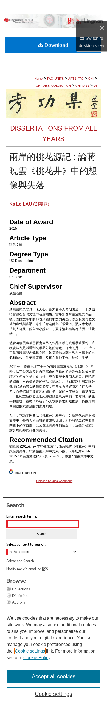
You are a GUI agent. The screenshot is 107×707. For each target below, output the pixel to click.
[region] (53, 657)
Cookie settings (30, 651)
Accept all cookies (53, 676)
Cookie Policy (36, 657)
